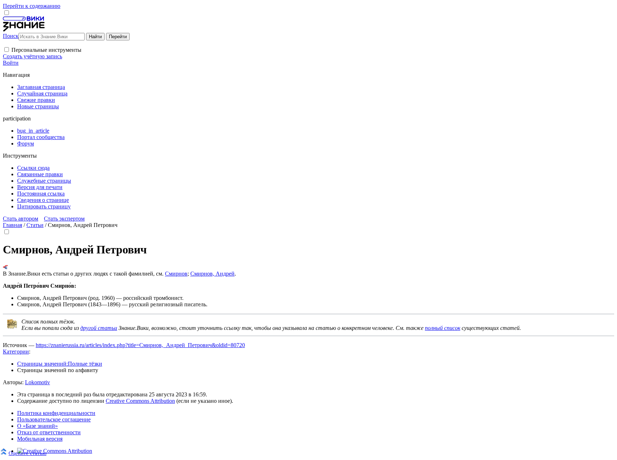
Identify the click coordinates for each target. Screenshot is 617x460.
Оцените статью (27, 453)
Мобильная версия (39, 439)
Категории (16, 351)
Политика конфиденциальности (56, 413)
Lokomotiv (37, 382)
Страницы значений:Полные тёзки (59, 364)
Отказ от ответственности (49, 432)
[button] (6, 49)
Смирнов (176, 274)
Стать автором (20, 219)
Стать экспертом (64, 219)
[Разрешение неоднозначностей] (5, 267)
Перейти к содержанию (31, 6)
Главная (12, 225)
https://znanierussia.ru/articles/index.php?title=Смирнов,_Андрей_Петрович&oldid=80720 (140, 345)
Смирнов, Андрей (212, 274)
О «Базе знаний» (37, 426)
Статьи (35, 225)
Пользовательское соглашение (54, 419)
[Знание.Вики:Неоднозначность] (12, 327)
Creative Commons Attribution (140, 401)
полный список (442, 328)
